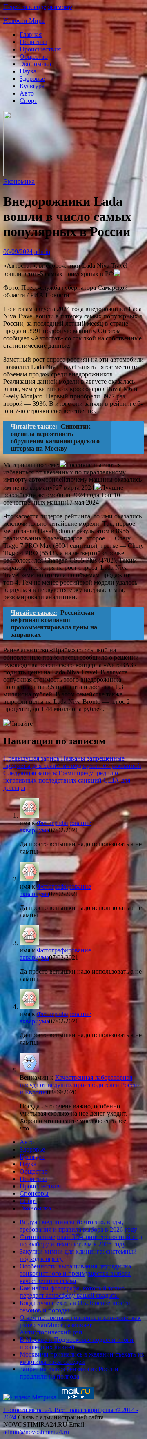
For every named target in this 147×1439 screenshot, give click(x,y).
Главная (31, 34)
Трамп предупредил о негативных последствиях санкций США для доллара (66, 780)
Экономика (35, 63)
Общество (34, 56)
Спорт (28, 100)
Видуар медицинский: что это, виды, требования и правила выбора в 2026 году (78, 1226)
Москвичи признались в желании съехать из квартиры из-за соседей (82, 1358)
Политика (33, 41)
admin (42, 251)
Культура (32, 85)
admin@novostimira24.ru (36, 1431)
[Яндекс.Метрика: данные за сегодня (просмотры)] (29, 1397)
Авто (27, 93)
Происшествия (40, 49)
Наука (28, 71)
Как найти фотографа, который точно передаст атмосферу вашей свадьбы (72, 1292)
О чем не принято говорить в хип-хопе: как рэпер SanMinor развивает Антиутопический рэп (80, 1325)
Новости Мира (24, 20)
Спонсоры (34, 1193)
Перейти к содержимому (37, 6)
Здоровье (32, 78)
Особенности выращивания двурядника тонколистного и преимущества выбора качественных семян (75, 1273)
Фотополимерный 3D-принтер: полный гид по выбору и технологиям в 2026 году (81, 1240)
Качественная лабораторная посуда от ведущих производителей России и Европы (80, 1085)
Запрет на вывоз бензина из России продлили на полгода (69, 1373)
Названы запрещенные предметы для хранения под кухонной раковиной (72, 762)
